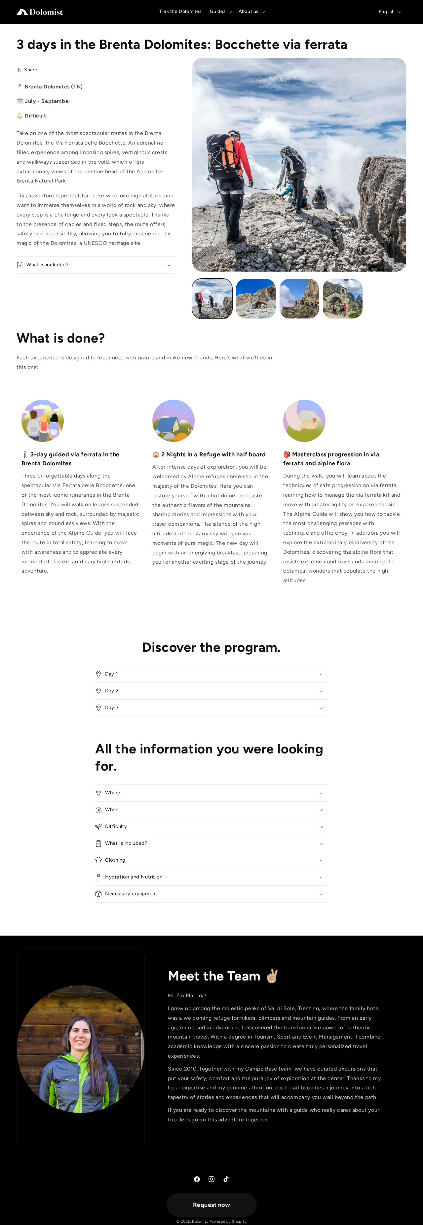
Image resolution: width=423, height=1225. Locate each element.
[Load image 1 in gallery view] (212, 299)
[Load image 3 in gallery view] (299, 299)
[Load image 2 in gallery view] (256, 299)
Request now (211, 1204)
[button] (220, 11)
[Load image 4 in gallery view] (343, 299)
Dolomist (200, 1221)
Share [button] (30, 70)
